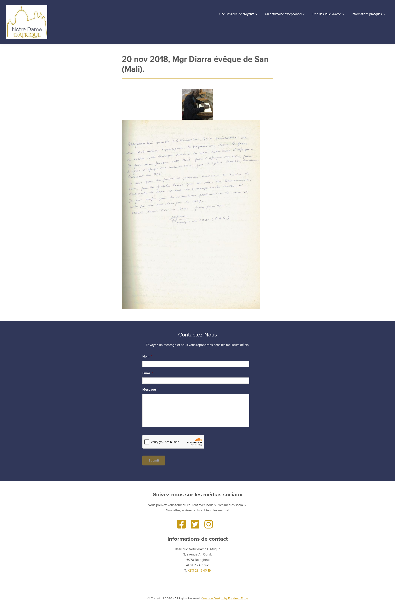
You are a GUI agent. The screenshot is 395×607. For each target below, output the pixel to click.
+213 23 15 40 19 (199, 570)
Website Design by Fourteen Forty (225, 598)
